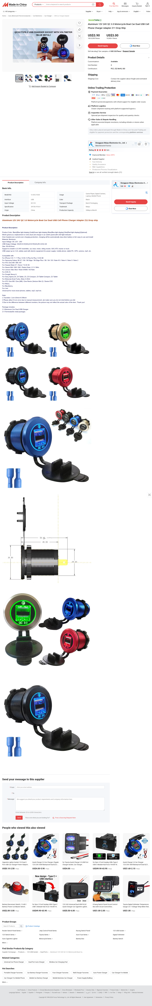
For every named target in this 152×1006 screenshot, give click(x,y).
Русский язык (56, 992)
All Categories (10, 11)
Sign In (91, 172)
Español (31, 992)
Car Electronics (37, 16)
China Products (32, 990)
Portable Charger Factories (13, 973)
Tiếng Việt (127, 992)
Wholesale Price (79, 990)
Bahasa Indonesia (137, 992)
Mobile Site (124, 990)
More (4, 982)
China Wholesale (67, 990)
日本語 (100, 992)
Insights (132, 990)
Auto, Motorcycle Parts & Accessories (19, 16)
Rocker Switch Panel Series (11, 931)
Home (4, 16)
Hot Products (21, 990)
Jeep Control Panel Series (48, 931)
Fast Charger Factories (60, 973)
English (24, 992)
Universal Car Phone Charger (14, 962)
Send (19, 818)
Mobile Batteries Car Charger (63, 978)
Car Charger (48, 16)
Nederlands (80, 992)
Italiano (65, 992)
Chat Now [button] (136, 46)
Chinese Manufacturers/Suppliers (50, 990)
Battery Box (80, 939)
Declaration (99, 997)
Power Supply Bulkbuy (85, 978)
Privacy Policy (109, 997)
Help (110, 11)
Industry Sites (90, 990)
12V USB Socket (118, 931)
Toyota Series (43, 935)
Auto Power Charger (100, 973)
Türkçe (119, 992)
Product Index (114, 990)
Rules (148, 11)
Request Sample (129, 51)
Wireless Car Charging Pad (58, 962)
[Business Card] (147, 192)
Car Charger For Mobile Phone (14, 978)
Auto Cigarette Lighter (9, 939)
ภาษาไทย (112, 992)
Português (39, 992)
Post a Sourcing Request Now (64, 818)
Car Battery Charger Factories (37, 973)
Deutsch (72, 992)
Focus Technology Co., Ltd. (61, 997)
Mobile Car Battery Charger (38, 978)
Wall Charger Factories (81, 973)
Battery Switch (118, 939)
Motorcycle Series (45, 939)
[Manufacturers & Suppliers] (14, 4)
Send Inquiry (103, 46)
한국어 (94, 992)
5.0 (122, 186)
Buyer (99, 11)
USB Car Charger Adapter (61, 16)
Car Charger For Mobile (120, 973)
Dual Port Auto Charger (36, 962)
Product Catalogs (33, 926)
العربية (88, 992)
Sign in (147, 6)
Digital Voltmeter (118, 935)
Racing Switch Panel (83, 931)
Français (47, 992)
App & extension (122, 11)
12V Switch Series (8, 935)
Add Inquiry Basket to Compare (44, 86)
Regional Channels (102, 990)
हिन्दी (106, 992)
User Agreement (88, 997)
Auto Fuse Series (81, 935)
